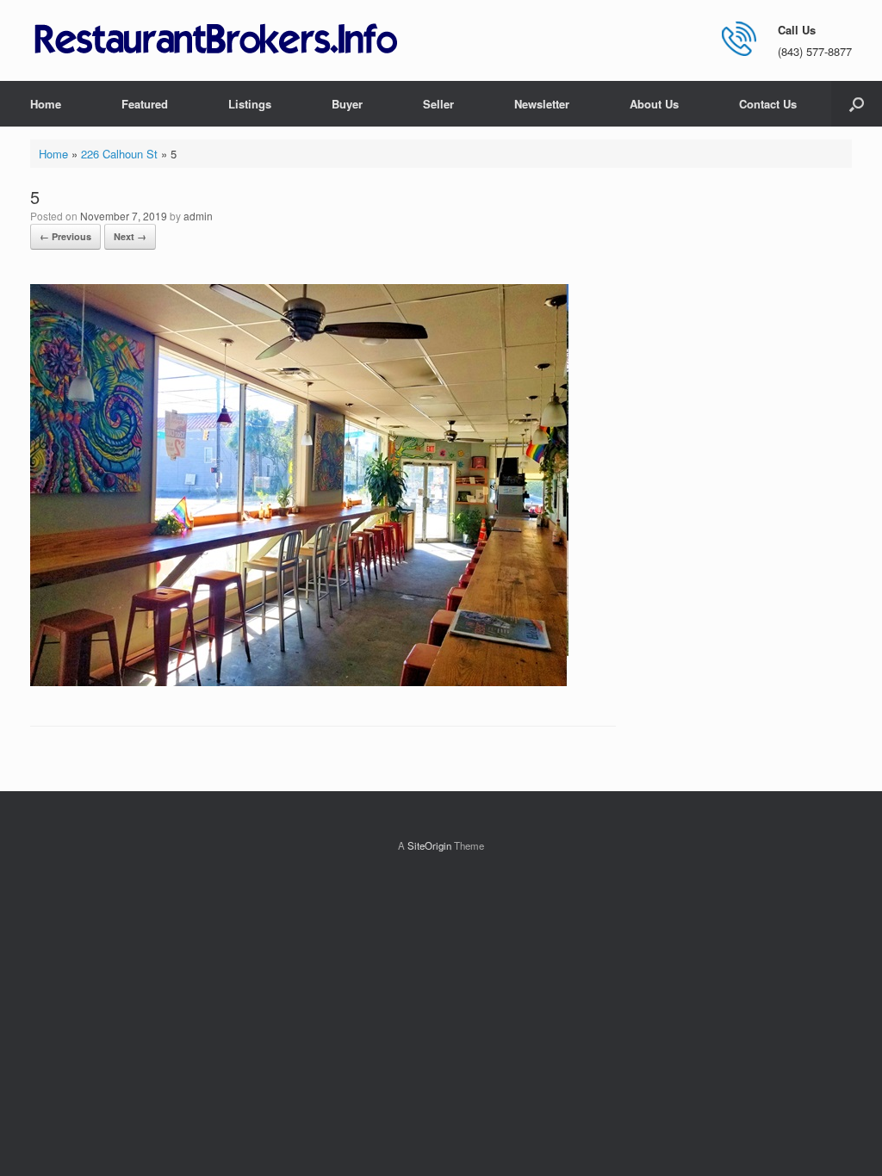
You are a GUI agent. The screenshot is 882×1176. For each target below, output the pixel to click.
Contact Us (768, 104)
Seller (438, 104)
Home (45, 104)
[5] (299, 681)
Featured (144, 104)
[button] (856, 104)
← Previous (65, 236)
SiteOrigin (429, 845)
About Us (654, 104)
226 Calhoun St (119, 153)
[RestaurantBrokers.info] (216, 40)
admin (198, 215)
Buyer (347, 104)
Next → (130, 236)
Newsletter (541, 104)
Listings (249, 104)
